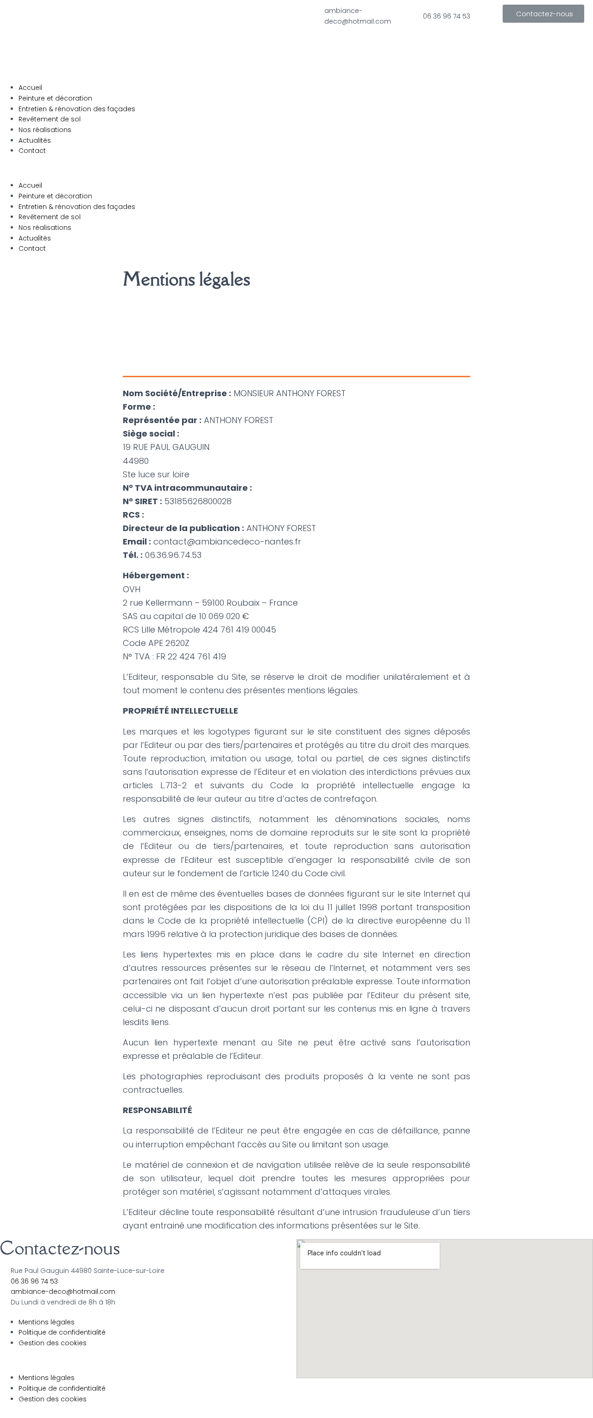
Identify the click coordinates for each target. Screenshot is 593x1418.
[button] (543, 14)
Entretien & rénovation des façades (77, 109)
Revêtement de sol (50, 119)
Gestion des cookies (53, 1343)
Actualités (35, 140)
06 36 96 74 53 (446, 16)
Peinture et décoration (55, 98)
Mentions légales (47, 1322)
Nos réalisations (45, 129)
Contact (32, 150)
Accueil (30, 87)
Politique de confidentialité (62, 1332)
